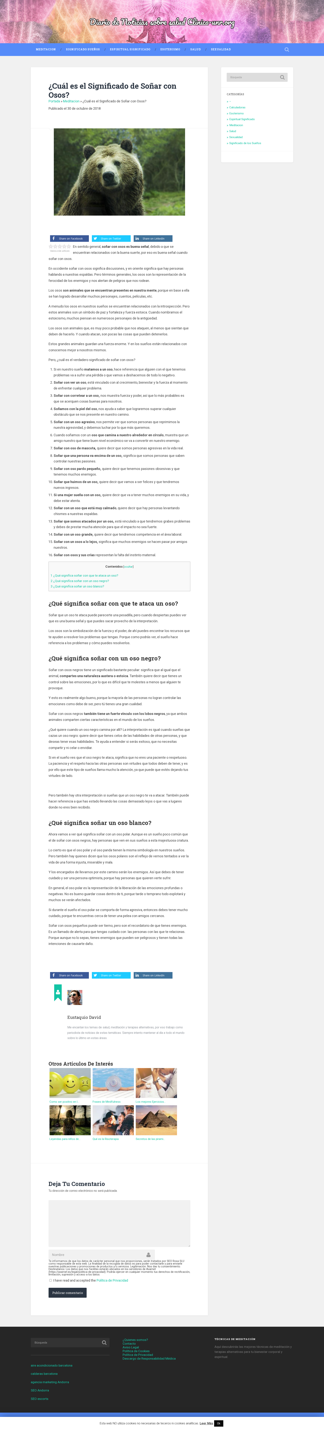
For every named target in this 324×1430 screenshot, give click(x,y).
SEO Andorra (40, 1390)
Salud (195, 49)
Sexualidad (221, 49)
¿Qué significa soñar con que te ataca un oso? (84, 575)
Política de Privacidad (112, 1280)
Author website (70, 1047)
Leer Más (206, 1423)
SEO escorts (39, 1399)
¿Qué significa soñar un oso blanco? (77, 586)
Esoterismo (170, 49)
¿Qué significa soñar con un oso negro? (80, 581)
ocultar (128, 566)
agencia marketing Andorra (50, 1382)
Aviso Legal (131, 1347)
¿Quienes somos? (135, 1340)
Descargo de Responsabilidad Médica (149, 1358)
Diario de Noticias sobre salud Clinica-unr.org (162, 21)
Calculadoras (237, 107)
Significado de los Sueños (245, 143)
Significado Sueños (83, 49)
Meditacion (46, 49)
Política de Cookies (136, 1351)
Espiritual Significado (130, 49)
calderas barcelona (44, 1374)
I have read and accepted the (90, 1280)
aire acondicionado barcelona (51, 1365)
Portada (54, 101)
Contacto (129, 1343)
